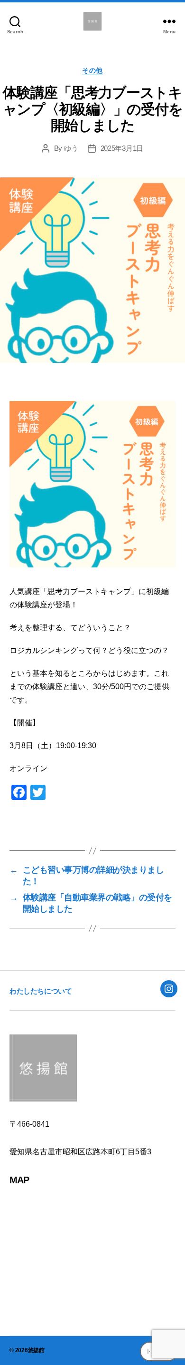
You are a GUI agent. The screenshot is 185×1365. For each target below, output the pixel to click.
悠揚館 (36, 1350)
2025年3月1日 (122, 148)
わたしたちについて (40, 991)
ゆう (71, 148)
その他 (92, 70)
